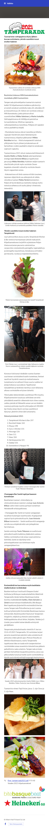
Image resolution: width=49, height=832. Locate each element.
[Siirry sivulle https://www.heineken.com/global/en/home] (24, 803)
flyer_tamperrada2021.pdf (18, 780)
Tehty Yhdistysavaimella (16, 824)
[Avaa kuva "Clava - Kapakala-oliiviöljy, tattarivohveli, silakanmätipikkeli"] (24, 714)
